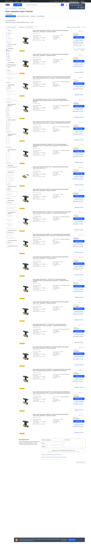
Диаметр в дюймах (12, 119)
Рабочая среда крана (12, 186)
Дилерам (23, 1)
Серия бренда (10, 48)
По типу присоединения (10, 16)
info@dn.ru (64, 1)
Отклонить (64, 539)
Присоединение (11, 62)
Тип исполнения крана (12, 240)
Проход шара (10, 165)
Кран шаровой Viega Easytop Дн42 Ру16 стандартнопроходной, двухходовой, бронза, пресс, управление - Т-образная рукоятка (51, 347)
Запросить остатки (78, 72)
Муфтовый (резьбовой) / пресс (23, 22)
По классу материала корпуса (23, 16)
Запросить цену (79, 37)
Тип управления (11, 200)
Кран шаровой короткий (13, 246)
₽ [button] (77, 283)
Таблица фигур (11, 172)
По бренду (33, 16)
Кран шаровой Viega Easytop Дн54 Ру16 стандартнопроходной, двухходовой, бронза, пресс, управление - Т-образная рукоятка (51, 415)
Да (78, 7)
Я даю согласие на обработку (52, 454)
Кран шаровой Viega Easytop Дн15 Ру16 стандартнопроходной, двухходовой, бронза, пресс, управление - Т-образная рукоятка (51, 55)
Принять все (72, 539)
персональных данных (57, 454)
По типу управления (40, 16)
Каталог (19, 4)
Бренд (9, 30)
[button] (17, 1)
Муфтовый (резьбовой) (10, 22)
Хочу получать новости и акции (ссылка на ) (54, 457)
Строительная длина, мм (12, 150)
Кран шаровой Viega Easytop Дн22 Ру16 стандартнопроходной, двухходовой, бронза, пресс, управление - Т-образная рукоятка (51, 190)
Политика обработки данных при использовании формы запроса (51, 459)
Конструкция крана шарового (12, 213)
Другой (82, 7)
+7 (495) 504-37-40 (73, 1)
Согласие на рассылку (62, 457)
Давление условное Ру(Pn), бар (12, 135)
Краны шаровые (13, 8)
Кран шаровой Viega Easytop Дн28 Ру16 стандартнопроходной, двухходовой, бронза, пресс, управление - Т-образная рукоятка (51, 257)
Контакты (28, 1)
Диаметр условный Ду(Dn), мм (12, 105)
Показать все (8, 42)
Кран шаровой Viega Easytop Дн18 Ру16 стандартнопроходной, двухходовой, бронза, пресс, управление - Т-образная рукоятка (51, 31)
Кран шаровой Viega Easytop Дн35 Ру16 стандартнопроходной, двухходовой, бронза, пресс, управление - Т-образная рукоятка (51, 302)
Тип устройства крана (12, 230)
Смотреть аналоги (79, 40)
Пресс (32, 22)
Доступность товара (12, 44)
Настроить (80, 539)
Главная (7, 8)
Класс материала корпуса (11, 85)
